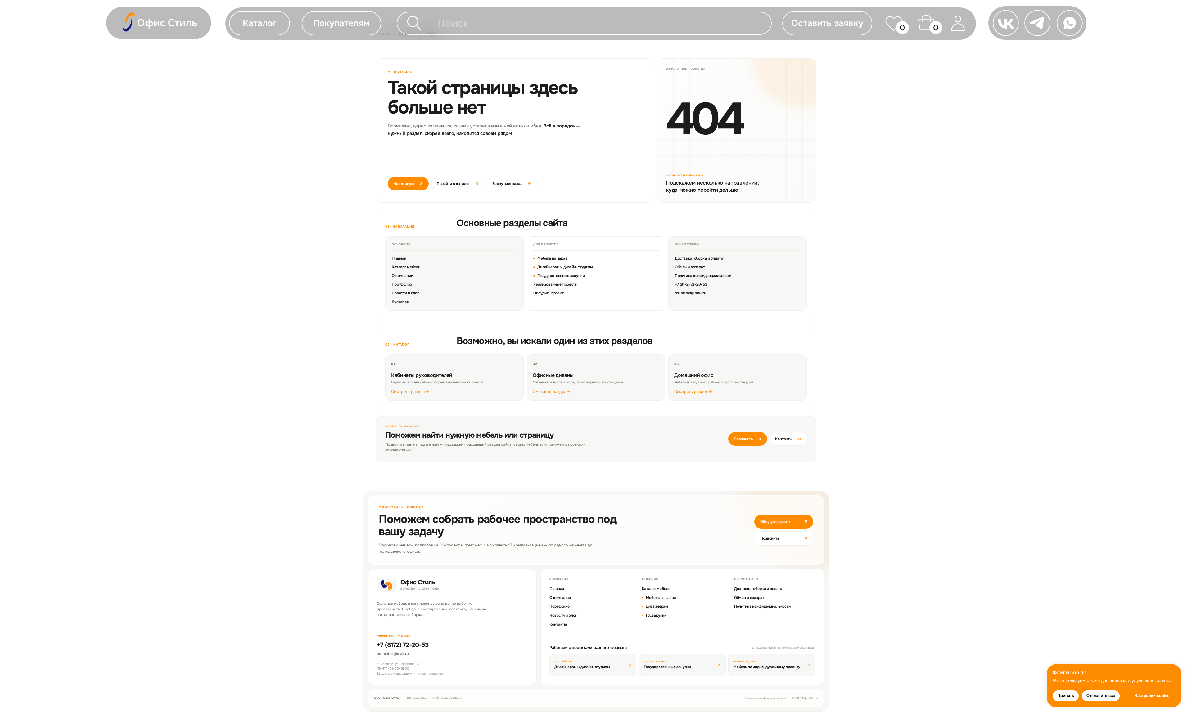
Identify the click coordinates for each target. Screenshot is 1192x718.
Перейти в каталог (458, 184)
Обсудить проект (548, 293)
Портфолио (402, 284)
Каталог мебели (406, 267)
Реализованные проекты (555, 284)
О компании (402, 275)
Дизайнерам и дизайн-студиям (565, 267)
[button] (341, 23)
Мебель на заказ (552, 258)
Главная (399, 258)
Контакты (400, 301)
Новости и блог (405, 293)
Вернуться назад (511, 184)
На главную (408, 184)
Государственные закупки (561, 275)
